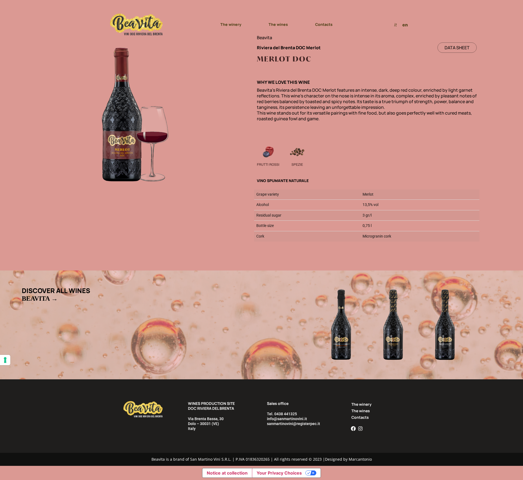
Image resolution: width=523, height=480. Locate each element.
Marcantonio (360, 459)
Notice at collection (227, 473)
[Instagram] (360, 428)
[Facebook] (353, 428)
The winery (230, 24)
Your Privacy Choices (279, 473)
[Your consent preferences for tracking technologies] (5, 360)
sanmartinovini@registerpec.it (293, 423)
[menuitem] (395, 25)
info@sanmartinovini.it (287, 419)
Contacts (324, 24)
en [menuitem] (405, 24)
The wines (278, 24)
